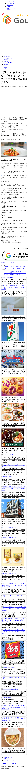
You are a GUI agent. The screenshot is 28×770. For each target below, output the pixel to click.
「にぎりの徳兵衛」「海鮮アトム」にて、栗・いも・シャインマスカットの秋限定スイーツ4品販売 (13, 625)
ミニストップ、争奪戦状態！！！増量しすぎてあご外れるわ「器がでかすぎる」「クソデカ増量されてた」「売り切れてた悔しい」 (13, 532)
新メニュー (10, 5)
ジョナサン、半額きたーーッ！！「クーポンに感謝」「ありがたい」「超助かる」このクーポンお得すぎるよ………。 (13, 372)
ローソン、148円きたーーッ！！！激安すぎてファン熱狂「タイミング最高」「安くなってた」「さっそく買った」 (14, 281)
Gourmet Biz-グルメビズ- (8, 763)
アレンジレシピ (11, 3)
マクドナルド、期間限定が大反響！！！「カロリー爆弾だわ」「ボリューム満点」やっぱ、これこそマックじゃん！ (13, 542)
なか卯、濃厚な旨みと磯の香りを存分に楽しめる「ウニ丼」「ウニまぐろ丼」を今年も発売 (13, 637)
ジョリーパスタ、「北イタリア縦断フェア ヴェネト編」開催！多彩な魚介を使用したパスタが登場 (13, 424)
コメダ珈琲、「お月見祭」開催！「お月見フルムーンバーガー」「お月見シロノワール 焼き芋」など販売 (13, 724)
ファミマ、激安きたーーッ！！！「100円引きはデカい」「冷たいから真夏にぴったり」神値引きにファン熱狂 (14, 693)
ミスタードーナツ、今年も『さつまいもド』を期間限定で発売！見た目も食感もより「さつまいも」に (13, 399)
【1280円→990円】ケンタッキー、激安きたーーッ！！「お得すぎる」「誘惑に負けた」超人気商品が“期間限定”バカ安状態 (14, 459)
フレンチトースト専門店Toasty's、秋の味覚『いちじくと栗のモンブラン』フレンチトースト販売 (14, 293)
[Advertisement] (14, 40)
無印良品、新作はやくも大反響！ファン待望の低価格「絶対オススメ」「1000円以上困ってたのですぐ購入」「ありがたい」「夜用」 (13, 683)
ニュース (9, 6)
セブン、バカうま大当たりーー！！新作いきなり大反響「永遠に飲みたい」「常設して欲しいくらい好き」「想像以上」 (13, 751)
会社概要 (9, 9)
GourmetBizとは (8, 757)
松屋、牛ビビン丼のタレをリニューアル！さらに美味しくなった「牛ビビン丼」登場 (13, 450)
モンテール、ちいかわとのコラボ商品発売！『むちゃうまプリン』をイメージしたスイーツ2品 (13, 569)
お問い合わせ (7, 758)
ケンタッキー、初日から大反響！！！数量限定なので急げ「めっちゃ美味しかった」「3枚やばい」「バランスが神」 (13, 578)
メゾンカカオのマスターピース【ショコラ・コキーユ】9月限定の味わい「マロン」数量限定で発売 (14, 318)
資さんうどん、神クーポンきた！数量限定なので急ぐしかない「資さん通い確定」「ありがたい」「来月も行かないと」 (13, 522)
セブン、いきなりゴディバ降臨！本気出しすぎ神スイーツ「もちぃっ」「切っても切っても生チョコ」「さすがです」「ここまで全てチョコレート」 (13, 601)
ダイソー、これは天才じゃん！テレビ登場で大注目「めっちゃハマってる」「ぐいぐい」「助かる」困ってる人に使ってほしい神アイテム (13, 471)
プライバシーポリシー (10, 760)
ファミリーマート (11, 262)
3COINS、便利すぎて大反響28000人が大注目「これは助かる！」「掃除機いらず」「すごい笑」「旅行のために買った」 (13, 672)
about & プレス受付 (12, 8)
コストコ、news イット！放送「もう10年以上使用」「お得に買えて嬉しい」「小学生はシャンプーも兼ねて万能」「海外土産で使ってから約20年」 (13, 481)
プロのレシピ (10, 2)
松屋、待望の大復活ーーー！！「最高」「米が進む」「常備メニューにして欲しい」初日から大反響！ (13, 701)
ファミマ (3, 262)
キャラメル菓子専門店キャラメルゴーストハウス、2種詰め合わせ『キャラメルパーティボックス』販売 (14, 591)
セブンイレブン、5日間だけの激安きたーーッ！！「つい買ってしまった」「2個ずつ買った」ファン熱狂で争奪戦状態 (14, 345)
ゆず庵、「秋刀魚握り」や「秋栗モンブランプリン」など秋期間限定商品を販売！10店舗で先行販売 (13, 713)
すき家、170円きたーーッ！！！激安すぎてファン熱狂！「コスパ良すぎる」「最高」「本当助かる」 (14, 662)
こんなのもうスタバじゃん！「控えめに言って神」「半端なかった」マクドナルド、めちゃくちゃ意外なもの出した (15, 273)
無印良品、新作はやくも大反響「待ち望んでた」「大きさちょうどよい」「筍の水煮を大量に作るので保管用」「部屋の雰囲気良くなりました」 (13, 495)
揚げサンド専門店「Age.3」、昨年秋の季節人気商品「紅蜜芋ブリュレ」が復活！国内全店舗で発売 (14, 614)
